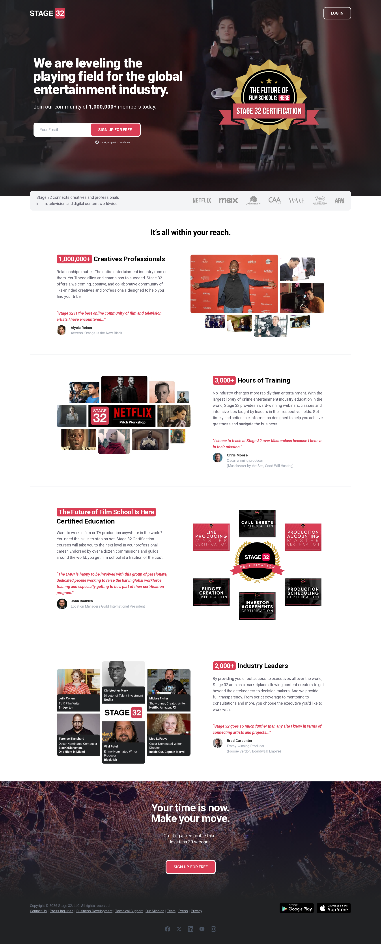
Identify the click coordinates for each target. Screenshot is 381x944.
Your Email (49, 129)
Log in (337, 13)
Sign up (115, 129)
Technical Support (129, 911)
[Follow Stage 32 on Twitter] (179, 929)
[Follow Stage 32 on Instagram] (213, 929)
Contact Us (38, 911)
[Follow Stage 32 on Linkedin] (190, 929)
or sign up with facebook (115, 142)
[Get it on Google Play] (297, 908)
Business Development (94, 911)
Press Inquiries (61, 911)
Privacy (196, 911)
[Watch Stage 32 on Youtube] (202, 929)
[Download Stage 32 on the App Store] (334, 908)
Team (171, 911)
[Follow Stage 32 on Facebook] (167, 929)
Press (183, 911)
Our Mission (155, 911)
